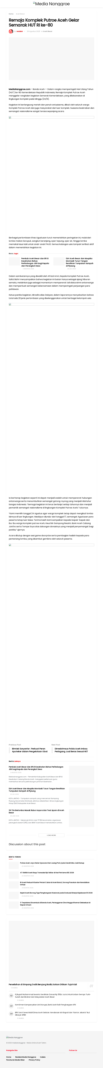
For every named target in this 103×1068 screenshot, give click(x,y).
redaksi (20, 31)
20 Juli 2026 (71, 269)
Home (11, 14)
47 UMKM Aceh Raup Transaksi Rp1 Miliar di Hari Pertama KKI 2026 (47, 872)
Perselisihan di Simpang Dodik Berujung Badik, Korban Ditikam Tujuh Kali (43, 984)
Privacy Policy (34, 1060)
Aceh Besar (20, 14)
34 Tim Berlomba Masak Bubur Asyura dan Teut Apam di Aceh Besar (36, 811)
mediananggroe (18, 1043)
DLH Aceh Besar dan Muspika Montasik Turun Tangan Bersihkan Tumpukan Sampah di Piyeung (79, 262)
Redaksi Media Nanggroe (25, 1057)
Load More (51, 835)
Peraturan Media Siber (15, 1060)
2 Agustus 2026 (28, 269)
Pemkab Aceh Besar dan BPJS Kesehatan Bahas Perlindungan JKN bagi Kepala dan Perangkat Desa (35, 262)
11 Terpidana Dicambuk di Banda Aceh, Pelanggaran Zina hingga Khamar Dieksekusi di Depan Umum (55, 903)
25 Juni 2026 (14, 816)
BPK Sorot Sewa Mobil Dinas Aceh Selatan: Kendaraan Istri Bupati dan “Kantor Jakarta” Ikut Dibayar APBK (52, 1013)
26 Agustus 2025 (33, 31)
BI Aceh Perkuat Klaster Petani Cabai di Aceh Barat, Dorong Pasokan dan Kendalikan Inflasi (54, 883)
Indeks (42, 1057)
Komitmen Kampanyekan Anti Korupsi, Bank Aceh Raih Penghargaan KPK (45, 1004)
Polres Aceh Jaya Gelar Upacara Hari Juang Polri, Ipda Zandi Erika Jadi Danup (52, 863)
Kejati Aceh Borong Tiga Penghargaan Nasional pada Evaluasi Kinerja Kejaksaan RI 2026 (56, 893)
